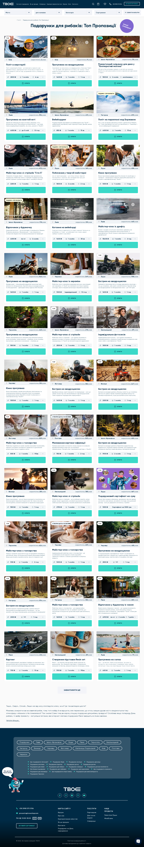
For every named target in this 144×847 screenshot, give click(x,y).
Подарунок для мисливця (38, 771)
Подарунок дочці (72, 764)
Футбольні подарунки (37, 769)
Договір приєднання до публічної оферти (76, 843)
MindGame (108, 818)
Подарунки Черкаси (37, 774)
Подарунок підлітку (55, 764)
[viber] (78, 795)
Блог (69, 4)
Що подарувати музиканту (102, 769)
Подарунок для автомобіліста (97, 767)
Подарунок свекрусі (76, 767)
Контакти (75, 4)
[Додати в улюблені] (40, 42)
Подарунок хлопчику (37, 764)
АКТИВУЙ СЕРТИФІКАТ (132, 3)
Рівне (103, 600)
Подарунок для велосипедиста (87, 771)
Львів (10, 115)
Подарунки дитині (89, 764)
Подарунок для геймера (57, 769)
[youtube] (84, 795)
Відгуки (65, 4)
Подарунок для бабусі (56, 767)
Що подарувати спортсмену (62, 771)
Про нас (61, 816)
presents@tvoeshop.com (28, 813)
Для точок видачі (91, 817)
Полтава (58, 438)
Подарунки (24, 742)
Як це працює (34, 4)
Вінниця (104, 384)
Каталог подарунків (23, 4)
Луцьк (56, 168)
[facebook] (60, 795)
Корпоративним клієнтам (54, 4)
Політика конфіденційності (77, 841)
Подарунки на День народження (65, 830)
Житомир (58, 384)
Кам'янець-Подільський (85, 748)
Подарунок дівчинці (93, 762)
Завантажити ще (72, 690)
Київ (10, 60)
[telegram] (72, 795)
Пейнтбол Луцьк (110, 815)
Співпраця (42, 4)
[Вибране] (106, 4)
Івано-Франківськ (108, 59)
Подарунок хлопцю (75, 762)
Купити (27, 83)
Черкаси (58, 277)
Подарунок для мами (37, 767)
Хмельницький (106, 330)
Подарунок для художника (80, 769)
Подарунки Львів (58, 762)
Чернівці (11, 383)
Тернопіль (12, 330)
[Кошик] (99, 3)
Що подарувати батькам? (39, 762)
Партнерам (91, 812)
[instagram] (66, 795)
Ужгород (104, 115)
